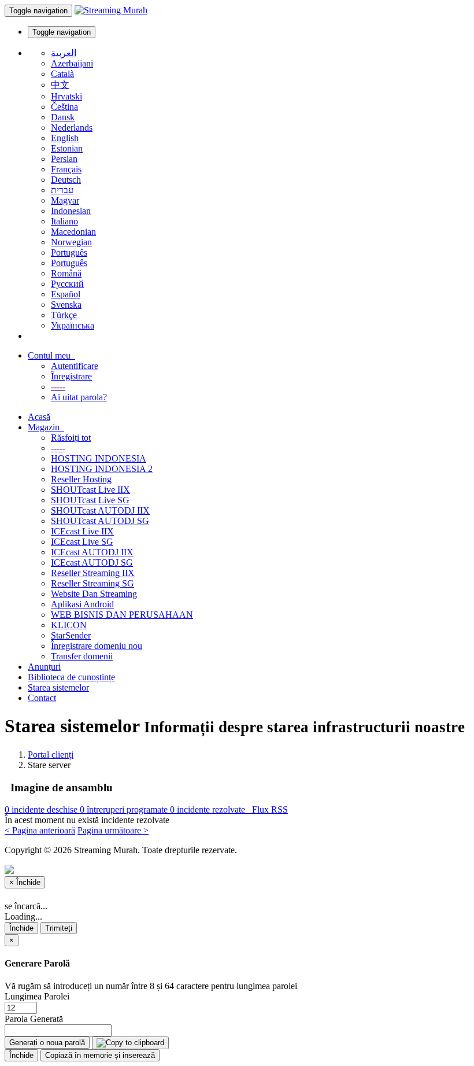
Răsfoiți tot (71, 437)
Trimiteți (58, 928)
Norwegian (71, 242)
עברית (62, 190)
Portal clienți (50, 754)
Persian (64, 159)
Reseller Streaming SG (92, 583)
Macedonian (73, 232)
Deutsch (66, 180)
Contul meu (51, 355)
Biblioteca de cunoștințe (71, 677)
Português (69, 252)
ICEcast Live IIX (82, 531)
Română (66, 273)
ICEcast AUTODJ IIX (92, 552)
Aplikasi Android (82, 604)
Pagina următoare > (113, 830)
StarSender (71, 635)
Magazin (46, 427)
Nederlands (71, 127)
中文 (60, 85)
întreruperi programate (125, 809)
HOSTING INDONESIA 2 (102, 469)
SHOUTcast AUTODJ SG (100, 521)
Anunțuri (44, 667)
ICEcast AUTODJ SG (92, 562)
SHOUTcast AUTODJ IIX (100, 510)
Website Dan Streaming (94, 594)
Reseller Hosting (81, 479)
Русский (67, 284)
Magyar (65, 200)
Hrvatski (66, 96)
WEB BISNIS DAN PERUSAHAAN (122, 614)
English (65, 138)
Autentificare (74, 366)
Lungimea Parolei (37, 996)
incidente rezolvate (208, 809)
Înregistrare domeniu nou (96, 646)
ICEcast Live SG (82, 542)
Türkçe (64, 315)
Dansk (63, 117)
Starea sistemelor (58, 687)
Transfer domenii (82, 656)
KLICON (69, 625)
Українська (72, 325)
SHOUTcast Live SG (90, 500)
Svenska (66, 304)
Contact (42, 698)
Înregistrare (71, 376)
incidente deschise (42, 809)
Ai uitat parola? (79, 397)
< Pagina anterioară (40, 830)
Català (62, 74)
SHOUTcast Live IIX (90, 490)
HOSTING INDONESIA (98, 458)
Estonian (67, 148)
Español (65, 294)
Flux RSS (267, 809)
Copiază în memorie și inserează (100, 1055)
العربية (63, 53)
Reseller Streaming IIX (93, 573)
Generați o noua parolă (47, 1042)
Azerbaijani (72, 63)
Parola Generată (34, 1019)
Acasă (39, 417)
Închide (21, 928)
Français (66, 169)
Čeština (64, 107)
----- (58, 387)
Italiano (64, 221)
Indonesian (71, 211)
